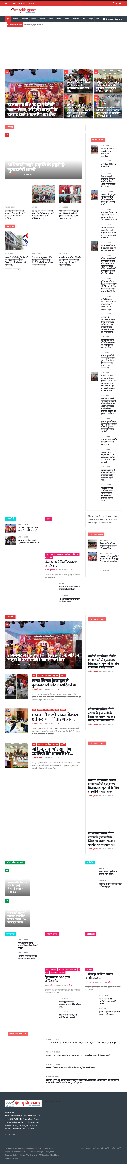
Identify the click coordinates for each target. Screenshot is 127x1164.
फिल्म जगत (76, 19)
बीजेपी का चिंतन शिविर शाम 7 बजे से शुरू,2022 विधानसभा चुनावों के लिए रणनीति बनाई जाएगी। (103, 661)
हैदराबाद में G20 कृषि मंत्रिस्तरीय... (57, 979)
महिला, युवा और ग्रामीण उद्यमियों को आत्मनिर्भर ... (52, 751)
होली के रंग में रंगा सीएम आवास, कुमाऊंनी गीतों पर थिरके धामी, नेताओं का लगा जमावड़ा (17, 884)
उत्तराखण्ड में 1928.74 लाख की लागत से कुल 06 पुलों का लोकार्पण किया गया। (109, 216)
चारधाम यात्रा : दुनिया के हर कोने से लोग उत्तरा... (109, 872)
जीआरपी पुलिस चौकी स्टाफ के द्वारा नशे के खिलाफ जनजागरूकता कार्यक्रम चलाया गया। (108, 494)
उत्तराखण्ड (25, 19)
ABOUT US (21, 3)
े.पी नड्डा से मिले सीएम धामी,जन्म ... (99, 976)
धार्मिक (113, 1148)
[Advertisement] (63, 45)
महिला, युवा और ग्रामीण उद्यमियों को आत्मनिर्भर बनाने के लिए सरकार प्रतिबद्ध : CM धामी (107, 86)
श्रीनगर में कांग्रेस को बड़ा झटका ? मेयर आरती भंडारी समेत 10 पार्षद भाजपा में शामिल (15, 215)
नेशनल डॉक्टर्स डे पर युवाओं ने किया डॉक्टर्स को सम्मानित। (108, 152)
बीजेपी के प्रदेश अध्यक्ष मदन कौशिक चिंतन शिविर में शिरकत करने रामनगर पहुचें (108, 304)
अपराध (51, 19)
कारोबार (34, 19)
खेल (84, 19)
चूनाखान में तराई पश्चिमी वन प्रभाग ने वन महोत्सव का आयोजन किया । (108, 344)
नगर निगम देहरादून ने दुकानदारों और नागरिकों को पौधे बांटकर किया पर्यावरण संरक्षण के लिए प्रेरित (78, 85)
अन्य (97, 19)
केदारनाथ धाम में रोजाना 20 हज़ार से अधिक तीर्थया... (69, 587)
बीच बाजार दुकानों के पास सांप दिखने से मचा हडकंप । (109, 442)
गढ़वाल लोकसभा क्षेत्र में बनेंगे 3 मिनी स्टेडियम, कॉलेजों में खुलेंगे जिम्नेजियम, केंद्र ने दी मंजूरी (81, 1043)
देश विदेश (42, 19)
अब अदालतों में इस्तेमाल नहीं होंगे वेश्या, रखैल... (69, 600)
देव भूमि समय (14, 175)
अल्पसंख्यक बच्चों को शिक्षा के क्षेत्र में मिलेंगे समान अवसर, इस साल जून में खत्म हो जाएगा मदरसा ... (70, 261)
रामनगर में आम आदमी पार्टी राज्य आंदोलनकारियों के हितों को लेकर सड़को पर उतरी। (108, 457)
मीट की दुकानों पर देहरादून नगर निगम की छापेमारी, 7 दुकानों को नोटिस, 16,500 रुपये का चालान (69, 215)
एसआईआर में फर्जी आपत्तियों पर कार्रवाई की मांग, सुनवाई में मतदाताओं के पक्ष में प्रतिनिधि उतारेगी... (42, 215)
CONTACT (30, 3)
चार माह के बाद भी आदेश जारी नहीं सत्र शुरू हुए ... (110, 885)
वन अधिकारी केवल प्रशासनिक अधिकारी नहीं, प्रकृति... (28, 945)
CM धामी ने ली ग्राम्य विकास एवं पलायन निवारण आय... (55, 717)
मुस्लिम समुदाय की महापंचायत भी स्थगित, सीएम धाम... (70, 1004)
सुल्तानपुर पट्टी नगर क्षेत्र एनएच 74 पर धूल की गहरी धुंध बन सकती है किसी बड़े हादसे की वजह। (109, 426)
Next (17, 270)
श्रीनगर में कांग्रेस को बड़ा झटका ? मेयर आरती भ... (27, 957)
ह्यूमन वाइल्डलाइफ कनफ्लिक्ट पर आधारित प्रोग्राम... (108, 1001)
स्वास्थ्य (67, 19)
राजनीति (59, 19)
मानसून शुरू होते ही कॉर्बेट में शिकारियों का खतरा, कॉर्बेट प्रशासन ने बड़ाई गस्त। (108, 475)
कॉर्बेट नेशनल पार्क (71, 970)
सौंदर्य (91, 19)
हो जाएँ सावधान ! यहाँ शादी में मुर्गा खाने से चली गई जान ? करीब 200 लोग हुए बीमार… (16, 916)
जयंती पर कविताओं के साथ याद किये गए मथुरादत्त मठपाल (108, 248)
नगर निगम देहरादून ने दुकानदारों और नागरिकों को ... (29, 541)
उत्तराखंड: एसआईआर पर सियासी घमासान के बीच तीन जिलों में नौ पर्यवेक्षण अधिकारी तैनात (108, 111)
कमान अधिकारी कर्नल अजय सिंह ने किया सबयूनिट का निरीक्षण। (70, 1067)
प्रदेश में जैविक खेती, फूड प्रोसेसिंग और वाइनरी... (68, 1016)
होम (8, 19)
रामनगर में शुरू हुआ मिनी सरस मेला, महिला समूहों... (28, 529)
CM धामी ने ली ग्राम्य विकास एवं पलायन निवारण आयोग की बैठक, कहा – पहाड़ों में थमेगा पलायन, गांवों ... (78, 110)
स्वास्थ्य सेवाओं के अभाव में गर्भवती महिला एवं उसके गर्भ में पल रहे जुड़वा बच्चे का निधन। (108, 233)
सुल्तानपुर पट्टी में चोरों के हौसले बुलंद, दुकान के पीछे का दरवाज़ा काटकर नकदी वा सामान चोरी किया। (108, 361)
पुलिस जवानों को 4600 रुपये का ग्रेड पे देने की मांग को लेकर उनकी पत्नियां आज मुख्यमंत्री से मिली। (109, 286)
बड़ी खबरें (15, 19)
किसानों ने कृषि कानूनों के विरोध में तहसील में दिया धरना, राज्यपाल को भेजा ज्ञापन (108, 181)
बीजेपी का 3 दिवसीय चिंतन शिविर (108, 165)
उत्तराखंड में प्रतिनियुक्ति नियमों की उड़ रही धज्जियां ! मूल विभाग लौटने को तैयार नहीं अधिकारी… (16, 261)
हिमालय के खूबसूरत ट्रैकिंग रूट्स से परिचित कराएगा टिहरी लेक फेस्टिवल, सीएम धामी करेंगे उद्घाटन (55, 24)
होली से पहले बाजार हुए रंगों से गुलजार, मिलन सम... (110, 1013)
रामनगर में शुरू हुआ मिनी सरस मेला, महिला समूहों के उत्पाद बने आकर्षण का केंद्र (32, 110)
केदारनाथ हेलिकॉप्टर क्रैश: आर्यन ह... (61, 564)
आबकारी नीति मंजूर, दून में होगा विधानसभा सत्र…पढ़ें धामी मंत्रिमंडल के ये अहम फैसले (78, 1055)
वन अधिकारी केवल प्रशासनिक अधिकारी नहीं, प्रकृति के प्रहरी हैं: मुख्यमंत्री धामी (36, 165)
